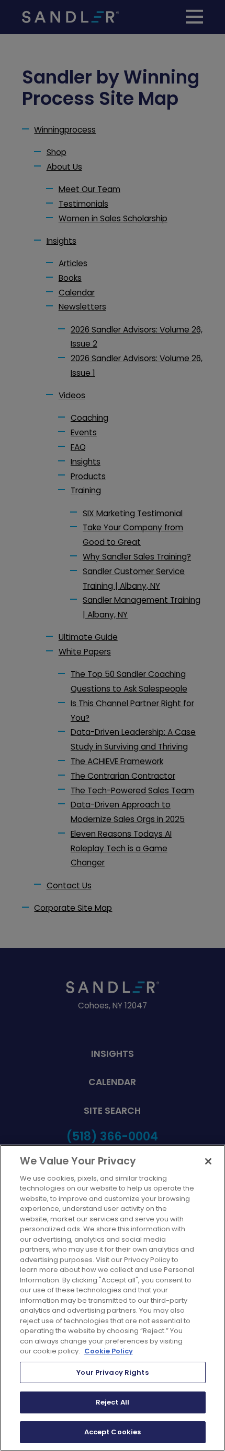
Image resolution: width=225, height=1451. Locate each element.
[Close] (208, 1161)
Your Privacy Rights (112, 1372)
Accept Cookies (112, 1432)
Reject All (112, 1402)
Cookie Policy (108, 1351)
